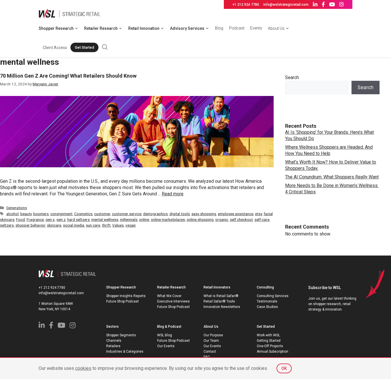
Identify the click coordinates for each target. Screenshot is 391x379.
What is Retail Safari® (221, 296)
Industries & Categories (124, 351)
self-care (261, 219)
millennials (128, 219)
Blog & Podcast (169, 327)
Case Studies (267, 307)
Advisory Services (187, 28)
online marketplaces (168, 219)
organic (221, 219)
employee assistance (235, 213)
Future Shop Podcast (122, 301)
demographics (155, 213)
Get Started (84, 47)
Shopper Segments (121, 335)
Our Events (166, 346)
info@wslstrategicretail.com (286, 5)
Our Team (211, 341)
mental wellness (104, 219)
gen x (50, 219)
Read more (172, 194)
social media (73, 225)
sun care (93, 225)
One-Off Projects (270, 346)
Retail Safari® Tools (219, 301)
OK (284, 368)
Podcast (236, 28)
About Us (276, 28)
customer (102, 213)
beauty (25, 213)
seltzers (7, 225)
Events (256, 28)
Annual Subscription (272, 351)
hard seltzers (78, 219)
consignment (61, 213)
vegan (130, 225)
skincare (54, 225)
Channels (113, 341)
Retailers (113, 346)
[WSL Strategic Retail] (69, 13)
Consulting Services (273, 296)
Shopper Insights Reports (126, 296)
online (144, 219)
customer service (126, 213)
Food (20, 219)
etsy (258, 213)
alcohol (12, 213)
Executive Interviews (173, 301)
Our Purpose (213, 335)
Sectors (112, 327)
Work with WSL (268, 335)
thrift (106, 225)
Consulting (265, 287)
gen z (61, 219)
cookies (83, 368)
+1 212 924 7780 (245, 5)
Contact (210, 351)
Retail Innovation (143, 28)
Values (118, 225)
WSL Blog (164, 335)
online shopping (200, 219)
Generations (16, 207)
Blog (219, 28)
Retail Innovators (217, 287)
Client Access (55, 47)
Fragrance (35, 219)
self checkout (241, 219)
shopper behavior (30, 225)
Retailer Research (101, 28)
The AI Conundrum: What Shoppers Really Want (332, 177)
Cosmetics (83, 213)
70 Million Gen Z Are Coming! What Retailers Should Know (68, 76)
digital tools (179, 213)
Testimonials (267, 301)
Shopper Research (56, 28)
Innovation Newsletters (222, 307)
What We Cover (169, 296)
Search (292, 77)
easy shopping (203, 213)
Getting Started (269, 341)
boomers (41, 213)
